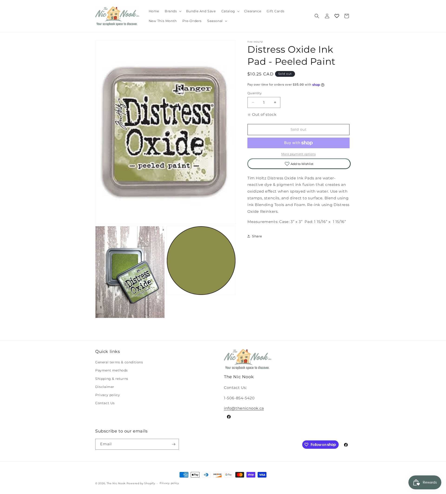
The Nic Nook (116, 483)
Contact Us (105, 403)
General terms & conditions (119, 362)
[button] (172, 11)
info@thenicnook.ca (244, 408)
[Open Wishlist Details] (336, 16)
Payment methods (111, 370)
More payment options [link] (298, 154)
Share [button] (257, 236)
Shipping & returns (111, 379)
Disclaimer (104, 387)
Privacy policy (107, 395)
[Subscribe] (173, 444)
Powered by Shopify (141, 483)
